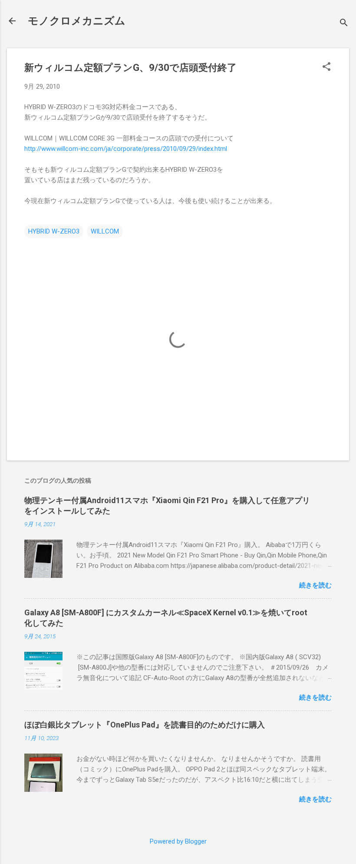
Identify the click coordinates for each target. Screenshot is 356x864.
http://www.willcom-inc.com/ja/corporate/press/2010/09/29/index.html (125, 149)
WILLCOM (105, 231)
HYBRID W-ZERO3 (53, 231)
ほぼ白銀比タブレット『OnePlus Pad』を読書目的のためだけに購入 (144, 724)
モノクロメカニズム (76, 21)
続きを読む (315, 585)
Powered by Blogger (178, 841)
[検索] (344, 23)
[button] (326, 67)
